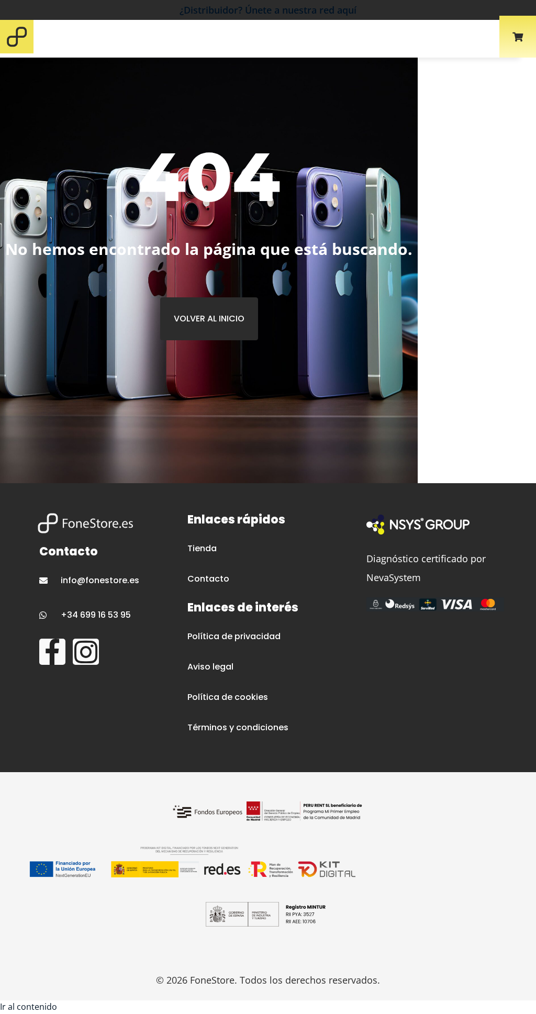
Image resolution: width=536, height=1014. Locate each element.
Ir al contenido (28, 1006)
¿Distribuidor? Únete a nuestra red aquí (268, 10)
